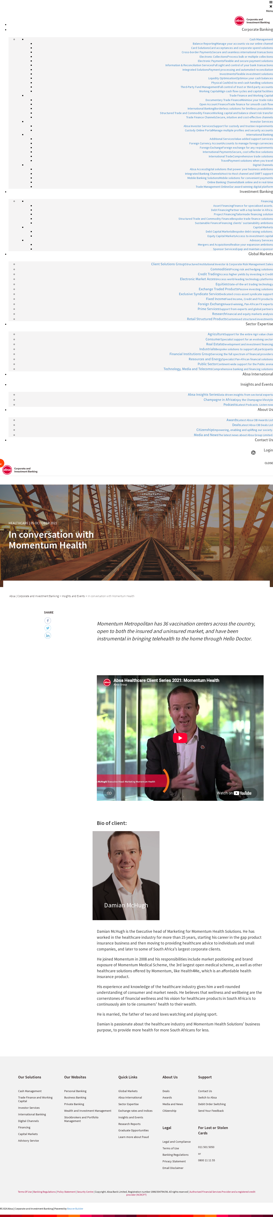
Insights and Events (130, 1117)
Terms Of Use (25, 1191)
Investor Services (29, 1108)
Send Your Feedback (211, 1111)
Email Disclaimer (173, 1168)
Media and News (173, 1104)
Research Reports (129, 1124)
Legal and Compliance (177, 1142)
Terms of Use (171, 1148)
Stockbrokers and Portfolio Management (81, 1119)
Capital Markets (28, 1134)
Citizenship (169, 1111)
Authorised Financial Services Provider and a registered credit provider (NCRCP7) (190, 1193)
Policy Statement (66, 1191)
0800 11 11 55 (206, 1160)
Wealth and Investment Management (87, 1111)
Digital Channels (28, 1121)
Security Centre (85, 1191)
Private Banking (74, 1104)
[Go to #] (126, 875)
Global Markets (128, 1091)
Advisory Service (28, 1140)
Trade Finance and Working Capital (35, 1099)
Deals (166, 1091)
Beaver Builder (75, 1208)
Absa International (130, 1097)
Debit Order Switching (212, 1104)
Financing (24, 1127)
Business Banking (75, 1097)
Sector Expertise (128, 1104)
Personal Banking (75, 1091)
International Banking (32, 1114)
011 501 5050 (206, 1147)
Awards (167, 1097)
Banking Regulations (176, 1155)
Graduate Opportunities (133, 1130)
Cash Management (30, 1091)
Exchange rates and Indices (135, 1111)
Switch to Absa (207, 1097)
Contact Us (205, 1091)
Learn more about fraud (133, 1137)
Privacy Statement (174, 1161)
